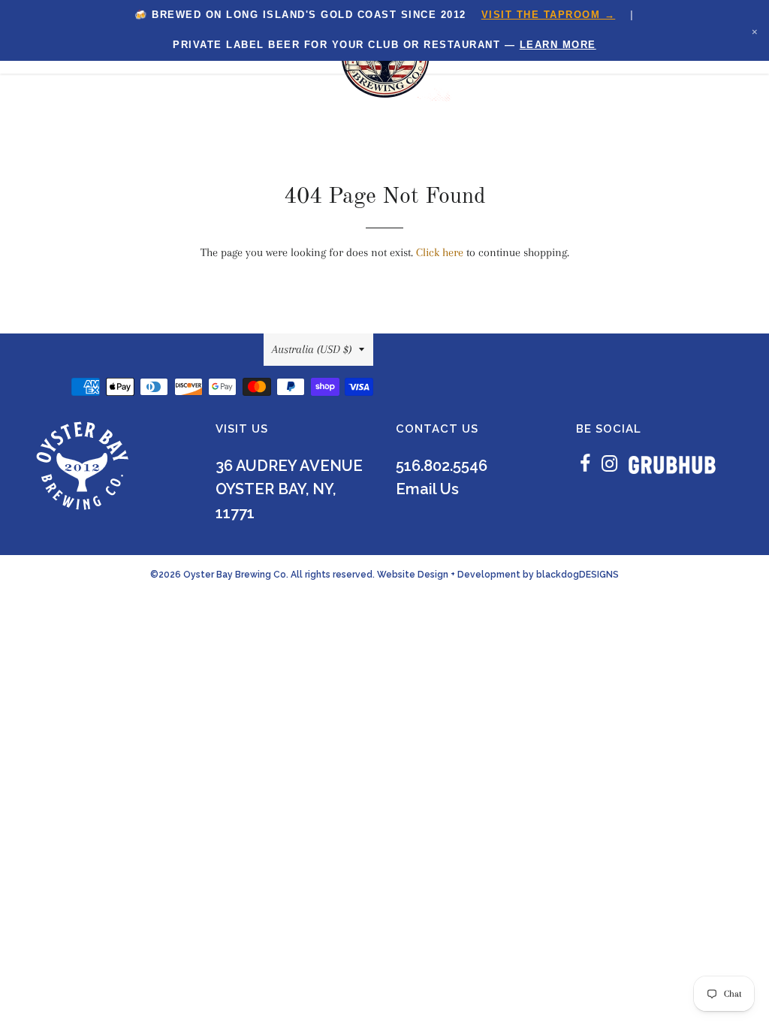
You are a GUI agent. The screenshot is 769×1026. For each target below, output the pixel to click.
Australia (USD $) (311, 349)
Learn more (558, 44)
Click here (439, 252)
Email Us (427, 489)
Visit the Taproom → (548, 14)
